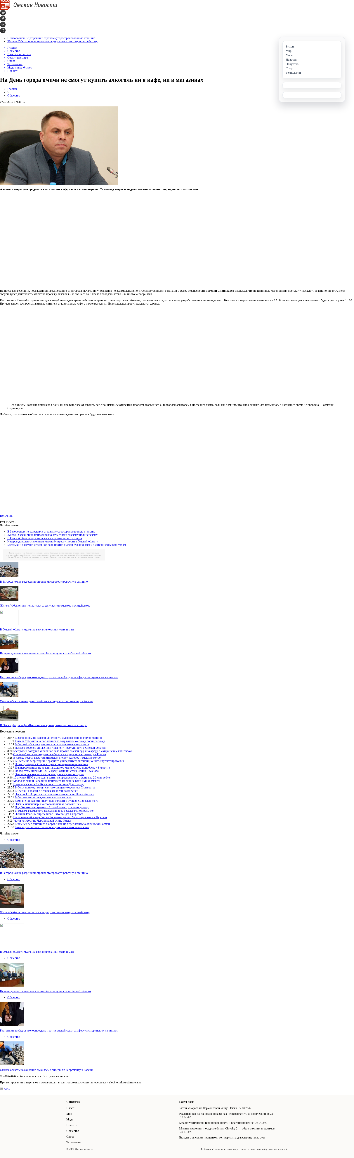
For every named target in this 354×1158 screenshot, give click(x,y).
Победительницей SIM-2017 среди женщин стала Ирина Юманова (57, 770)
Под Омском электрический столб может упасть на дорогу (52, 807)
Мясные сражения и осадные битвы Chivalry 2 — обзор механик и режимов (227, 1128)
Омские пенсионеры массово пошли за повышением (48, 804)
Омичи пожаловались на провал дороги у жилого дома (49, 774)
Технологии (73, 1142)
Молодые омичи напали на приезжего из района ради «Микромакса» (57, 780)
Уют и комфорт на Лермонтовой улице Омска (29, 553)
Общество (13, 95)
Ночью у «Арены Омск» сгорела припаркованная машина (51, 764)
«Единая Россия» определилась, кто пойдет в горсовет (49, 814)
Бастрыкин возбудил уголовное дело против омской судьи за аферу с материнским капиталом (66, 544)
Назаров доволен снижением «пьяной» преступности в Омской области (52, 541)
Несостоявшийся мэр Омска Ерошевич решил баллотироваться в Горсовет (60, 817)
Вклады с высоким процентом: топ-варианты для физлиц (75, 557)
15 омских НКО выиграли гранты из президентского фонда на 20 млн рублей (62, 777)
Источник (6, 515)
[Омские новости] (28, 8)
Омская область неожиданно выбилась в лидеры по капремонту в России (46, 701)
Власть (70, 1108)
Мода (69, 1119)
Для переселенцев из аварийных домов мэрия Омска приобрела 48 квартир (62, 767)
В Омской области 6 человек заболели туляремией (46, 790)
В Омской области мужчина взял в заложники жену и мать (44, 538)
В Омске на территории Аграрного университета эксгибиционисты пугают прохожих (69, 760)
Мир (69, 1113)
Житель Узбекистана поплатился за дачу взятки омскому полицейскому (52, 41)
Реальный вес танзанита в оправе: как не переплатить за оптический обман (62, 823)
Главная (12, 88)
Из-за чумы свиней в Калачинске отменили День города (48, 784)
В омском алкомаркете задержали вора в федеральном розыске (54, 810)
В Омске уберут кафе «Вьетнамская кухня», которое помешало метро (43, 725)
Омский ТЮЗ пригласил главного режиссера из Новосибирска (54, 794)
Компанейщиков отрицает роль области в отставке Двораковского (56, 800)
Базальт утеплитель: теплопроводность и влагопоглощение (49, 555)
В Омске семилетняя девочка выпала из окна (43, 797)
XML (7, 1088)
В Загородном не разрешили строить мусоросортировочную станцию (51, 38)
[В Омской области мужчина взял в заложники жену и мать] (9, 623)
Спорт (70, 1136)
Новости (71, 1125)
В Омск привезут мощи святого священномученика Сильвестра (55, 787)
